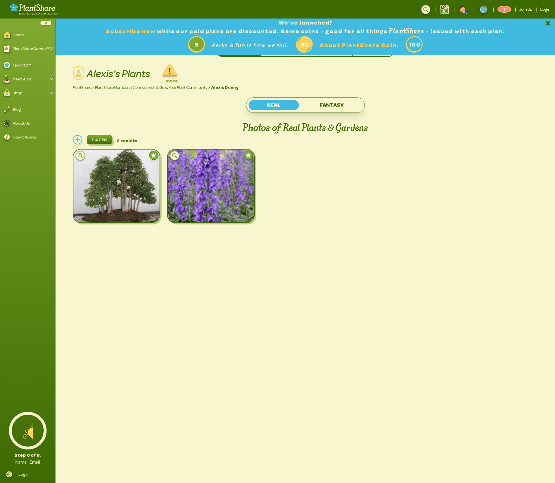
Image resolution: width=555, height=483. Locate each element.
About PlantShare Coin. (359, 45)
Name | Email (27, 462)
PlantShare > (83, 87)
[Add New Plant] (77, 139)
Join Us (525, 9)
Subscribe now (131, 31)
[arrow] (46, 23)
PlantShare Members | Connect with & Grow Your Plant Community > (152, 87)
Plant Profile (111, 212)
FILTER (99, 139)
